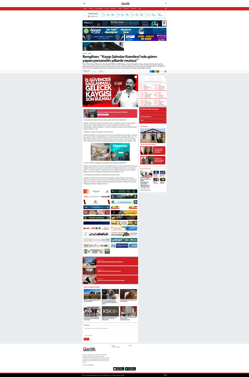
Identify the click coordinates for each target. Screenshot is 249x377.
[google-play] (130, 368)
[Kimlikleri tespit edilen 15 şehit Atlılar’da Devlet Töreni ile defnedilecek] (110, 311)
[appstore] (119, 368)
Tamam (165, 375)
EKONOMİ (113, 8)
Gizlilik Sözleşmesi (116, 347)
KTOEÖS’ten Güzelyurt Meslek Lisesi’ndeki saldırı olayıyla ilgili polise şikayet (91, 318)
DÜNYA (106, 8)
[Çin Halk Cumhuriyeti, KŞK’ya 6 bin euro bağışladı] (128, 294)
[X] (86, 365)
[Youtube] (91, 365)
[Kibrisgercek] (125, 3)
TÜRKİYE (91, 8)
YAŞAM (119, 8)
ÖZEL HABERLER (99, 8)
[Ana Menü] (165, 9)
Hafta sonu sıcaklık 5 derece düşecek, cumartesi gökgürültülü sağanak (147, 88)
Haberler (85, 53)
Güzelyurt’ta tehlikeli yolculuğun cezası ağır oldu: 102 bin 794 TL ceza (161, 103)
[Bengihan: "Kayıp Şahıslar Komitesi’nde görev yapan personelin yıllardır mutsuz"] (110, 90)
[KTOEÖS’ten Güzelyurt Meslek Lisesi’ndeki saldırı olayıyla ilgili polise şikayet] (92, 311)
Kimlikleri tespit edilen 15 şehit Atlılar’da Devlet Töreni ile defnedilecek (109, 318)
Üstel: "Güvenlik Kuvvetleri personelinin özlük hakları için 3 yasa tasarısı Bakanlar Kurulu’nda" (161, 96)
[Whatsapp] (93, 365)
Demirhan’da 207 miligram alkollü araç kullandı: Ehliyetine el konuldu (161, 88)
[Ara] (165, 3)
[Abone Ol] (165, 71)
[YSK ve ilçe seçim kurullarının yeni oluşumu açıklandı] (92, 294)
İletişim (130, 345)
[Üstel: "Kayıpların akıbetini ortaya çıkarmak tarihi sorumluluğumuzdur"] (128, 311)
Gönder (86, 339)
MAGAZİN (126, 8)
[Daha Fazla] (158, 71)
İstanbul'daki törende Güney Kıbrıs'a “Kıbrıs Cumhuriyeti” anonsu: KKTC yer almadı (148, 103)
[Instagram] (88, 365)
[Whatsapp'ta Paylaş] (155, 71)
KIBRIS (85, 8)
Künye (113, 345)
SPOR (139, 8)
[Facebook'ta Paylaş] (151, 71)
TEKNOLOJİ (133, 8)
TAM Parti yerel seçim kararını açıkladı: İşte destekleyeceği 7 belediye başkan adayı (148, 96)
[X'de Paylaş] (153, 71)
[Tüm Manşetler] (164, 168)
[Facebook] (84, 365)
